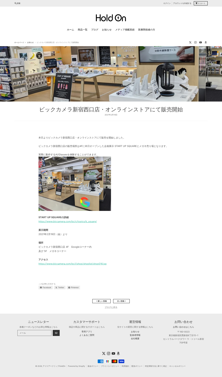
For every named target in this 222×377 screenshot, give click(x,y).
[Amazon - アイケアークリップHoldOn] (206, 42)
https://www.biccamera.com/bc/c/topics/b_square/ (68, 221)
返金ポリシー (93, 366)
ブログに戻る (111, 307)
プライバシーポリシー (110, 366)
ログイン (167, 3)
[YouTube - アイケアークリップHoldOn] (201, 42)
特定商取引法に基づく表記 (156, 366)
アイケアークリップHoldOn (54, 366)
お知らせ (30, 42)
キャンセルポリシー (177, 366)
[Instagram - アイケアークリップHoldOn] (195, 42)
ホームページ (19, 42)
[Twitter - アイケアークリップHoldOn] (190, 42)
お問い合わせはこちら (183, 327)
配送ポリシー (137, 366)
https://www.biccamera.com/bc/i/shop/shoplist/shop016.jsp (73, 263)
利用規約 (125, 366)
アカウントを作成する (182, 3)
